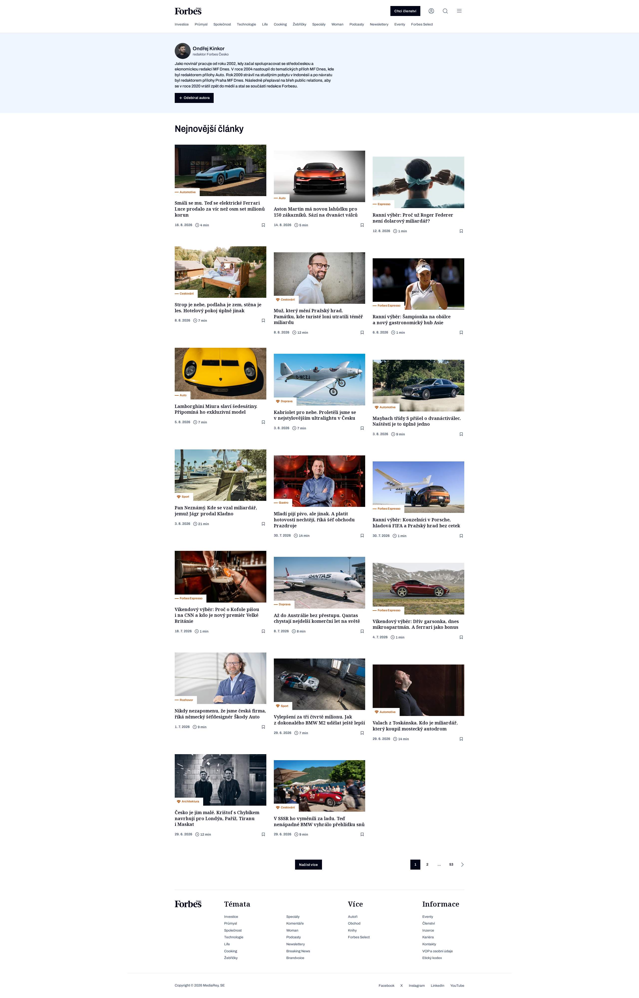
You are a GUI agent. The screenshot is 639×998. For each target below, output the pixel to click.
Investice (182, 24)
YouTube (457, 986)
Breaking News (298, 951)
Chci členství (405, 11)
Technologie (246, 24)
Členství (428, 923)
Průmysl (201, 24)
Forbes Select (422, 24)
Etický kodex (432, 958)
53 (451, 864)
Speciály (318, 24)
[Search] (445, 11)
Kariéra (428, 937)
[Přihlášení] (431, 11)
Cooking (280, 24)
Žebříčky (299, 24)
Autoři (352, 917)
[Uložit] (263, 225)
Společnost (222, 24)
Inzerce (428, 930)
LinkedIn (437, 986)
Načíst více (308, 865)
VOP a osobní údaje (437, 951)
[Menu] (459, 11)
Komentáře (295, 923)
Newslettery (379, 24)
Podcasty (356, 24)
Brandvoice (295, 958)
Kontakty (429, 944)
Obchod (354, 923)
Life (265, 24)
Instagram (417, 986)
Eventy (399, 24)
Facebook (386, 986)
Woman (337, 24)
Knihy (352, 930)
